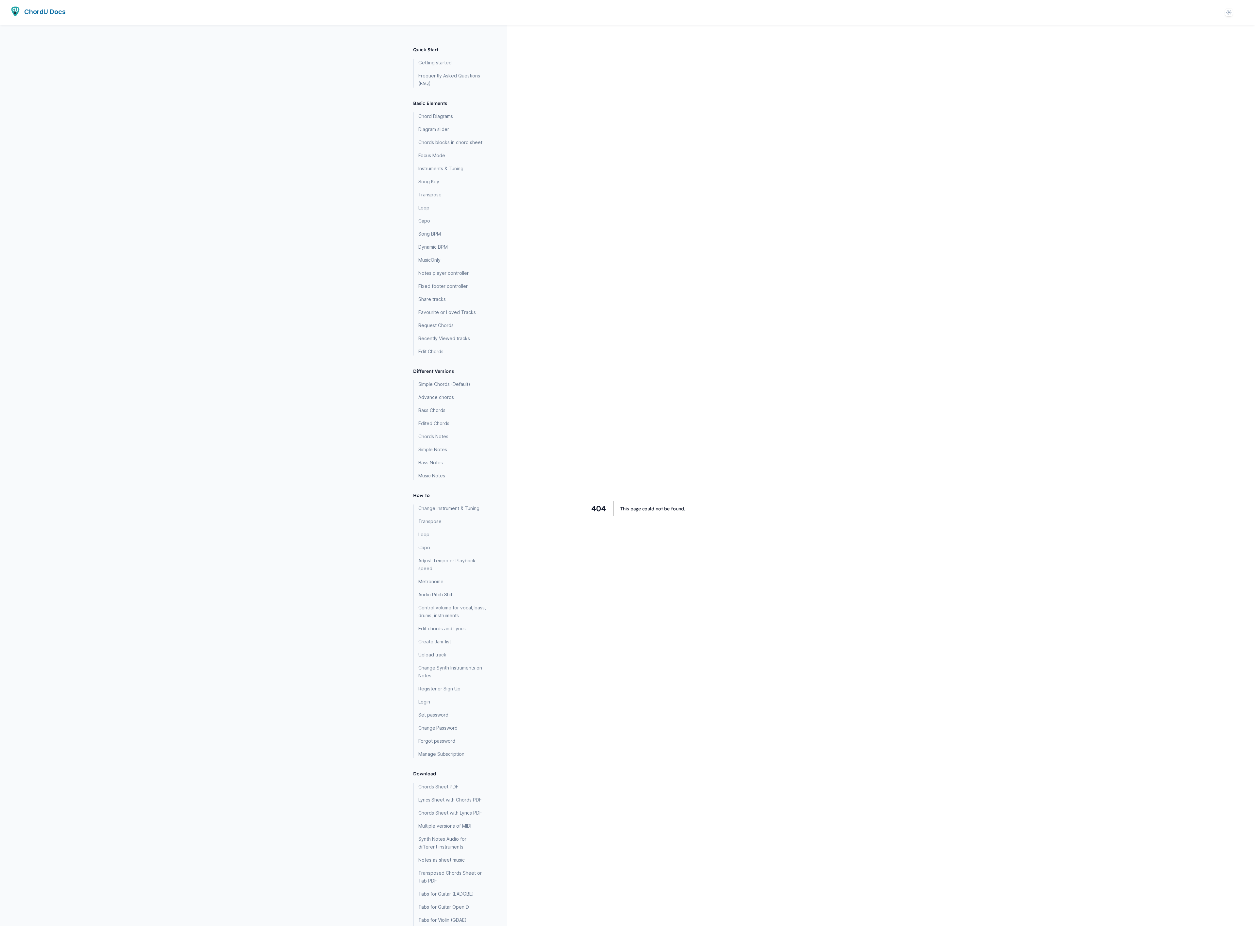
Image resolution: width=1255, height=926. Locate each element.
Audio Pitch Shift (436, 594)
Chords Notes (433, 436)
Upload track (432, 654)
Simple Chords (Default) (444, 384)
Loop (423, 207)
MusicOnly (429, 260)
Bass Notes (430, 462)
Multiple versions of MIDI (444, 826)
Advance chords (436, 397)
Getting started (435, 62)
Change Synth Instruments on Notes (450, 671)
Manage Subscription (441, 754)
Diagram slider (433, 129)
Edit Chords (430, 351)
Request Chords (436, 325)
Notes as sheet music (441, 860)
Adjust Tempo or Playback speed (447, 564)
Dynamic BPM (433, 247)
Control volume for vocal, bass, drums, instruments (452, 611)
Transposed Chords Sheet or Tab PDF (450, 877)
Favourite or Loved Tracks (447, 312)
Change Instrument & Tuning (448, 508)
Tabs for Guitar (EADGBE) (446, 894)
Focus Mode (431, 155)
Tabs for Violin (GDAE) (442, 920)
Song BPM (429, 234)
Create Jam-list (434, 641)
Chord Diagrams (435, 116)
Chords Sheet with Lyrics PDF (450, 813)
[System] (1229, 12)
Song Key (428, 181)
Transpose (430, 194)
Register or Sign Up (439, 688)
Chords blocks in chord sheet (450, 142)
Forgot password (436, 741)
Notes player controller (443, 273)
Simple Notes (432, 449)
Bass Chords (431, 410)
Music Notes (431, 475)
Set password (433, 715)
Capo (424, 220)
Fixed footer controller (443, 286)
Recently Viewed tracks (444, 338)
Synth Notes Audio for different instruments (442, 843)
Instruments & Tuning (440, 168)
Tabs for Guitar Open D (443, 907)
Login (424, 701)
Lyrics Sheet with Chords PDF (450, 799)
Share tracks (432, 299)
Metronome (430, 581)
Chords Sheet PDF (438, 786)
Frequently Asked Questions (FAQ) (449, 79)
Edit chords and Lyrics (442, 628)
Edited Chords (433, 423)
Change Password (438, 728)
